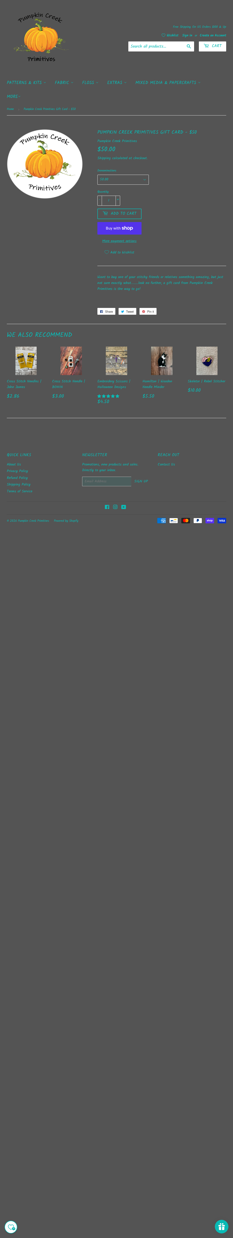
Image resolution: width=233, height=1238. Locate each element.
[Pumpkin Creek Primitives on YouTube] (123, 508)
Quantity (103, 191)
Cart (216, 46)
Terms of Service (19, 491)
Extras (115, 82)
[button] (109, 396)
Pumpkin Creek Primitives (33, 521)
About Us (14, 464)
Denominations (106, 170)
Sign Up (141, 481)
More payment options (119, 241)
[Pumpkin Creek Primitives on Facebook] (107, 508)
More (12, 96)
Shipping (104, 158)
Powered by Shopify (66, 521)
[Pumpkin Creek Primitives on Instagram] (115, 508)
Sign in (187, 35)
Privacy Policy (17, 471)
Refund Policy (17, 478)
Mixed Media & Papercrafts (166, 82)
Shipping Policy (18, 484)
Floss (89, 82)
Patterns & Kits (25, 82)
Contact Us (166, 464)
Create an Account (213, 35)
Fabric (63, 82)
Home (10, 109)
